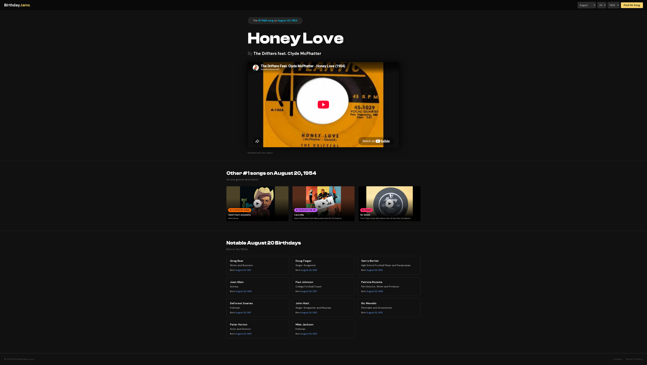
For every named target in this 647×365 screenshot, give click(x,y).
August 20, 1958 (375, 291)
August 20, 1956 (243, 291)
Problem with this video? (260, 152)
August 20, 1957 (309, 291)
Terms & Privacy (634, 359)
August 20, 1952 (309, 270)
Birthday (17, 5)
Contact (617, 359)
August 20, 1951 (243, 270)
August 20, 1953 (375, 270)
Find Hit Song (632, 5)
